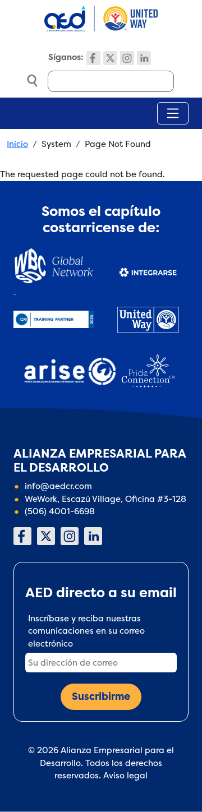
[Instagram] (127, 58)
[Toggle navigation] (173, 113)
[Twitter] (110, 58)
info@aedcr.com (58, 486)
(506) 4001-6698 (60, 511)
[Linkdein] (144, 58)
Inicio (17, 144)
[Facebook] (93, 58)
